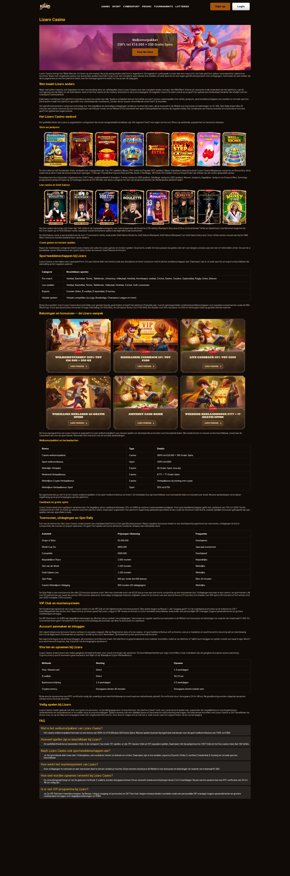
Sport (116, 6)
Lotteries (182, 6)
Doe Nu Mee (145, 52)
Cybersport (131, 6)
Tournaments (163, 6)
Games (105, 6)
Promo (146, 6)
